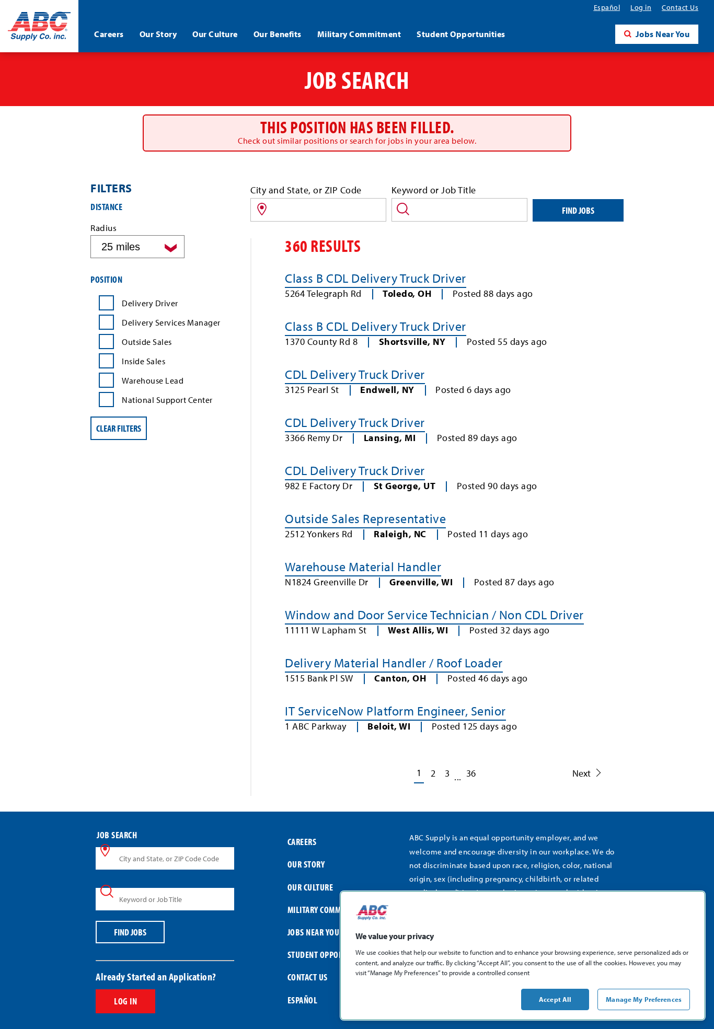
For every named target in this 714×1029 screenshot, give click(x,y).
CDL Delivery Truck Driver (355, 374)
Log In (125, 1001)
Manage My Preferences (644, 999)
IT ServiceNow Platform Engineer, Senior (395, 711)
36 (471, 773)
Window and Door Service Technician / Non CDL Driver (434, 614)
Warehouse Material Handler (363, 566)
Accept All (555, 999)
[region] (523, 956)
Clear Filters (118, 428)
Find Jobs (578, 210)
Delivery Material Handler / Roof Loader (394, 662)
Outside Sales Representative (365, 518)
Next (581, 773)
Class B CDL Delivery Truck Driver (375, 278)
